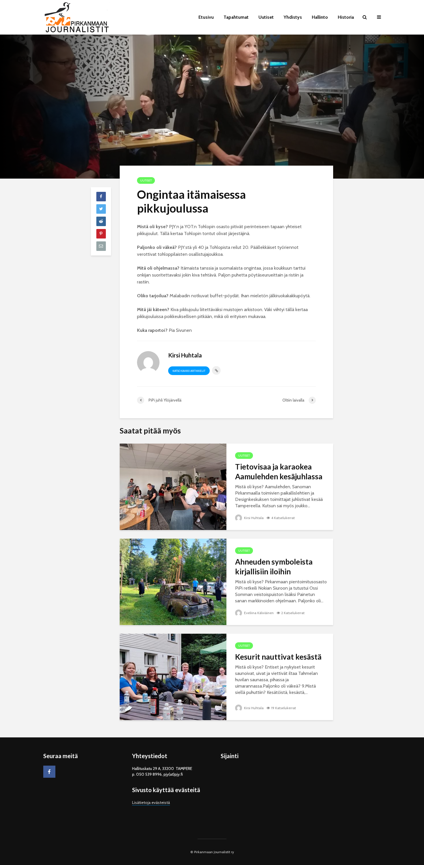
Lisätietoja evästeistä (151, 802)
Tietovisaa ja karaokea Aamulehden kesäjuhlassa (278, 471)
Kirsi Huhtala (253, 518)
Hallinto (320, 17)
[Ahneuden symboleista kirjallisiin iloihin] (173, 581)
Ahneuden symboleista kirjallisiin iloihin (274, 566)
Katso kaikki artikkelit (188, 371)
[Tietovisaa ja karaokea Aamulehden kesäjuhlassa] (173, 486)
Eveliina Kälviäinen (258, 613)
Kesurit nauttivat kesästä (278, 656)
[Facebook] (49, 772)
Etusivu (206, 17)
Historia (346, 17)
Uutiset (266, 17)
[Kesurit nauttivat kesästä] (173, 676)
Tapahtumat (236, 17)
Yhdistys (293, 17)
